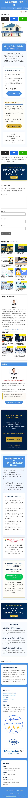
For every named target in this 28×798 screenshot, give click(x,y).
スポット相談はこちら (14, 93)
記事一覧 (5, 701)
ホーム (4, 8)
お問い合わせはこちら (14, 126)
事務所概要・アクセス (8, 699)
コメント (4, 194)
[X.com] (14, 329)
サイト (3, 225)
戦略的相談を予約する (14, 439)
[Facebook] (20, 329)
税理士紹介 (19, 8)
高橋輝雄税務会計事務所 (14, 3)
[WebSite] (8, 329)
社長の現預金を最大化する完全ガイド (12, 628)
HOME (3, 661)
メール (3, 218)
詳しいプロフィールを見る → (14, 402)
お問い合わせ (6, 697)
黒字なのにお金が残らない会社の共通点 (13, 638)
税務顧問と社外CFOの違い (9, 695)
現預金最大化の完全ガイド (9, 693)
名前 (3, 211)
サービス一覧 (12, 8)
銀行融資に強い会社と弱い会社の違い (12, 648)
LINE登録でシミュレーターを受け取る (14, 576)
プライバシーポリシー (10, 790)
